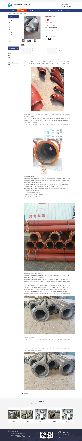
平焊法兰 (10, 20)
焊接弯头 (10, 29)
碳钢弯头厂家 (10, 62)
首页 (12, 13)
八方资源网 (17, 436)
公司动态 (50, 10)
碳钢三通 (40, 421)
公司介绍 (41, 10)
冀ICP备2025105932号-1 (22, 433)
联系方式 (69, 10)
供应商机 (22, 10)
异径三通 (14, 421)
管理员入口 (24, 436)
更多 (18, 48)
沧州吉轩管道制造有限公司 (15, 435)
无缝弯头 (10, 22)
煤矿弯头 (10, 41)
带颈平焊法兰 (67, 421)
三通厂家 (54, 421)
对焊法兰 (10, 32)
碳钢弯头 (10, 27)
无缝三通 (10, 39)
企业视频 (31, 10)
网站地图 (28, 436)
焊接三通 (27, 421)
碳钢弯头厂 (10, 66)
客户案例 (60, 10)
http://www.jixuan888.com (26, 393)
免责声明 (20, 436)
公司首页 (12, 10)
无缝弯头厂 (10, 50)
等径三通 (10, 34)
